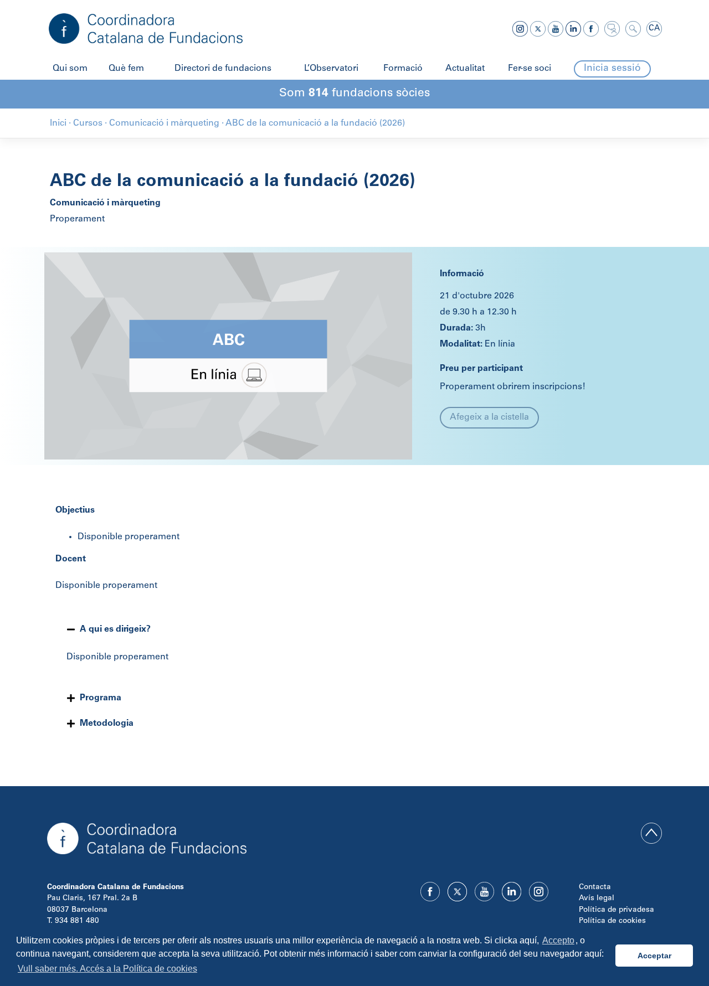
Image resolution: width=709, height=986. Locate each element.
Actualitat (465, 68)
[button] (354, 629)
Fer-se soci (529, 68)
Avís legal (596, 898)
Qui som (70, 68)
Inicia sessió (612, 69)
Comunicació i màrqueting (105, 203)
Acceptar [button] (654, 955)
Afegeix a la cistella (489, 417)
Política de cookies (612, 921)
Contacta (595, 887)
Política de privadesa (616, 910)
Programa (100, 698)
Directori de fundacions (222, 68)
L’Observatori (331, 68)
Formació (403, 68)
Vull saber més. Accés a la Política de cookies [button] (107, 968)
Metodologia (106, 723)
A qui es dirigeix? (115, 629)
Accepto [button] (558, 940)
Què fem (126, 68)
